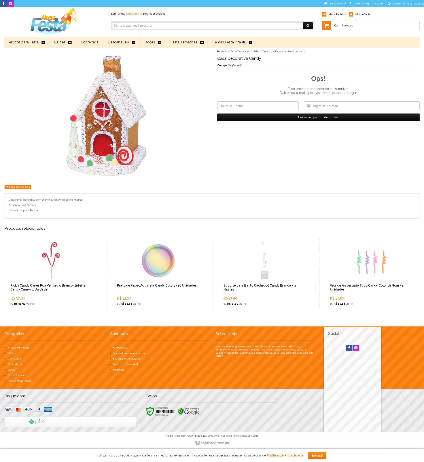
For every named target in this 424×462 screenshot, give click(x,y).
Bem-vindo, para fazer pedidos (138, 13)
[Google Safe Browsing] (189, 411)
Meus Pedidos (337, 14)
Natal (256, 51)
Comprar (54, 290)
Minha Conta (362, 14)
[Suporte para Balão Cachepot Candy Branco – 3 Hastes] (264, 274)
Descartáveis (15, 364)
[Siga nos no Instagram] (10, 3)
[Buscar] (308, 25)
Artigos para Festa (18, 347)
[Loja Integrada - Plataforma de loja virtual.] (212, 443)
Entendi (317, 455)
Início (224, 51)
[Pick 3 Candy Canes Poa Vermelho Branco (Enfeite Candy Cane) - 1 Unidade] (51, 274)
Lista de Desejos (19, 187)
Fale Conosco (337, 3)
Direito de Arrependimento (129, 353)
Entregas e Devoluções (126, 358)
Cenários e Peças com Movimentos (282, 51)
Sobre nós (119, 369)
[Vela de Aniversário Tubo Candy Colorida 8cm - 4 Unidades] (371, 274)
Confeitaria (14, 358)
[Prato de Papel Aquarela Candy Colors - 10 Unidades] (158, 274)
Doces (11, 369)
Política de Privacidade (126, 364)
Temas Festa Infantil (20, 380)
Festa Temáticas (240, 51)
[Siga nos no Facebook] (3, 3)
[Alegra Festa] (52, 20)
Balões (12, 353)
